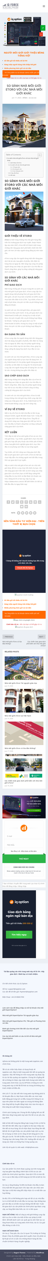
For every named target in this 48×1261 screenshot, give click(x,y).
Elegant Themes (19, 1253)
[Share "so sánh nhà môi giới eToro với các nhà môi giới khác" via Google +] (17, 502)
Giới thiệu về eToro (15, 163)
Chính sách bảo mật (13, 1256)
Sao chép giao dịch (18, 171)
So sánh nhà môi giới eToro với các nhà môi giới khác (23, 159)
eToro (25, 98)
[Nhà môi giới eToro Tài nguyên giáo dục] (24, 668)
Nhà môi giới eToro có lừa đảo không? (20, 748)
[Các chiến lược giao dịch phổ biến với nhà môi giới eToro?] (24, 766)
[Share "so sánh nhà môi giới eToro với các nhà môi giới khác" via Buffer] (35, 502)
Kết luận (12, 175)
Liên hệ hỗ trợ (18, 1259)
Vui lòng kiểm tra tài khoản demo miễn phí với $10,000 (20, 73)
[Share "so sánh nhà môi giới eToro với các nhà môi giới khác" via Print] (26, 506)
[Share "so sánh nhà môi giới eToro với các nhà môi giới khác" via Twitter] (13, 502)
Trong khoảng (30, 1259)
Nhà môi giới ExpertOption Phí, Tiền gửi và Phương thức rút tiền (24, 1022)
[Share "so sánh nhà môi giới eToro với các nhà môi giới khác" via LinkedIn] (30, 502)
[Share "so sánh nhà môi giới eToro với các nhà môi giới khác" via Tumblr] (22, 502)
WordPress (40, 1253)
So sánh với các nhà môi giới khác (20, 165)
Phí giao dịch (16, 167)
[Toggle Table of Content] (38, 155)
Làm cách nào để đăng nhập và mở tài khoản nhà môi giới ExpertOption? (22, 1009)
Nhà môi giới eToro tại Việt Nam (18, 716)
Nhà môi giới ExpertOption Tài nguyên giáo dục (20, 1015)
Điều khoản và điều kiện (32, 1256)
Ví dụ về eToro (14, 173)
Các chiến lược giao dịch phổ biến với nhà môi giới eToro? (23, 782)
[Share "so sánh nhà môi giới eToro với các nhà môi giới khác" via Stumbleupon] (39, 502)
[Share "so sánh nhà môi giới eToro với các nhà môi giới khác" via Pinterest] (26, 502)
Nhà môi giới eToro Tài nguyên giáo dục (21, 683)
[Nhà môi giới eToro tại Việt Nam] (24, 700)
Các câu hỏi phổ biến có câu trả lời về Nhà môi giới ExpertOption (21, 1037)
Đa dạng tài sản (17, 169)
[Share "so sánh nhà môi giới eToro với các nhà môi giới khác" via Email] (22, 506)
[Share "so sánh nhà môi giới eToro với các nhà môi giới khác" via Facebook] (8, 502)
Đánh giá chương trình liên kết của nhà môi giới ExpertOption (20, 1030)
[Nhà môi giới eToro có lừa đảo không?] (24, 733)
